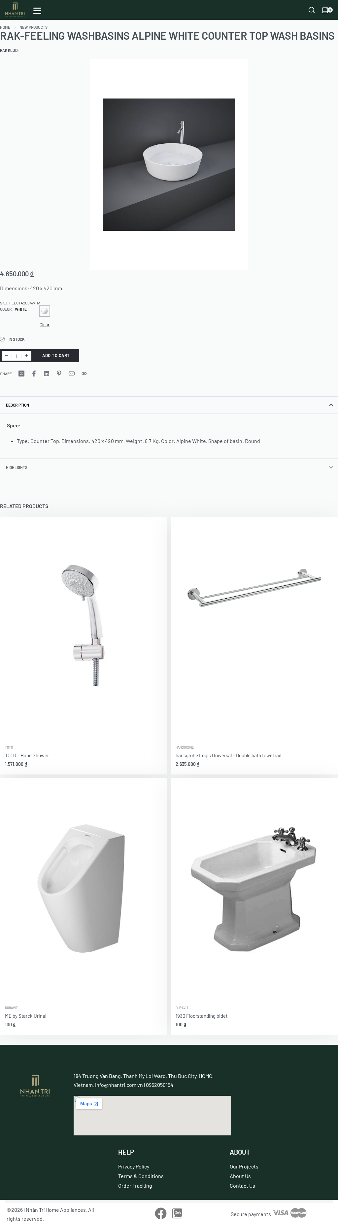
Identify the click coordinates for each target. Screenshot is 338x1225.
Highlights (16, 467)
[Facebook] (160, 1213)
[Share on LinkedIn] (47, 373)
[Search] (311, 10)
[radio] (45, 311)
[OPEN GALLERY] (169, 164)
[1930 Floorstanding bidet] (254, 889)
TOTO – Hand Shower (27, 755)
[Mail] (72, 373)
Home (5, 27)
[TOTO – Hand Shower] (83, 629)
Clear (45, 324)
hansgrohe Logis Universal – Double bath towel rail (228, 755)
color (6, 309)
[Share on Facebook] (34, 373)
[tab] (169, 405)
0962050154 (159, 1085)
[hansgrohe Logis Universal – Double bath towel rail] (254, 629)
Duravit (11, 1007)
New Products (33, 27)
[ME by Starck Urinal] (83, 889)
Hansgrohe (185, 747)
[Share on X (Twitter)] (21, 373)
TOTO (9, 747)
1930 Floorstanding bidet (201, 1016)
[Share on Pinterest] (59, 373)
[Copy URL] (84, 373)
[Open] (37, 10)
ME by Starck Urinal (25, 1016)
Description (17, 405)
